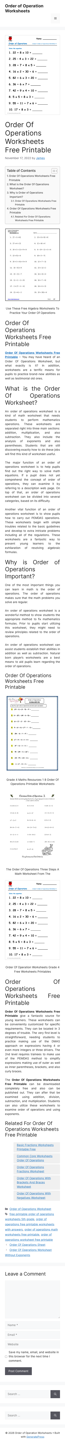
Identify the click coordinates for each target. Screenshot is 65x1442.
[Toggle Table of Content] (52, 171)
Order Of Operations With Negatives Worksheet (34, 1195)
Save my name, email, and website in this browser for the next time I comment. (34, 1356)
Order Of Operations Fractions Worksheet (30, 1169)
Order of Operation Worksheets (24, 8)
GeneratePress (35, 1436)
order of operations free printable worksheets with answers (29, 1224)
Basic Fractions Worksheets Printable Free (35, 1147)
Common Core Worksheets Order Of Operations (34, 1158)
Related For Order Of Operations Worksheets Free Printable (32, 218)
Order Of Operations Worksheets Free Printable (32, 178)
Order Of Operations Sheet (27, 1244)
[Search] (55, 1394)
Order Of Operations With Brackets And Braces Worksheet (34, 1182)
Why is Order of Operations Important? (26, 194)
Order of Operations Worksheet (30, 1209)
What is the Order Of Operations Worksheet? (29, 186)
